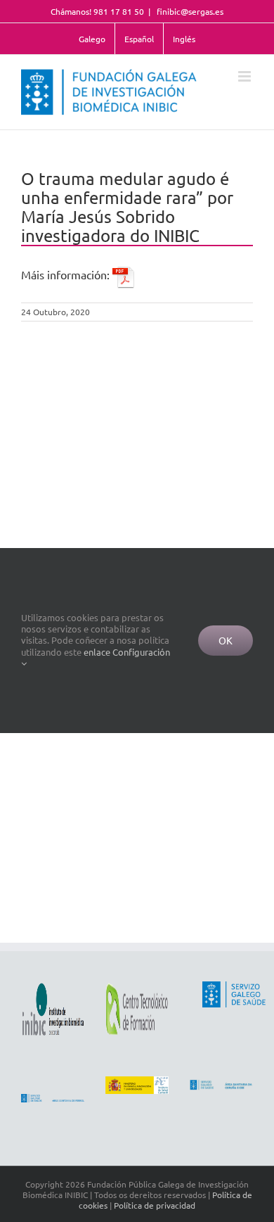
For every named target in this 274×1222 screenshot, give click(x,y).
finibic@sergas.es (189, 11)
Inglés (184, 38)
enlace (97, 652)
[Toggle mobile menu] (245, 76)
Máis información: (66, 274)
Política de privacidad (154, 1205)
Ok (225, 640)
